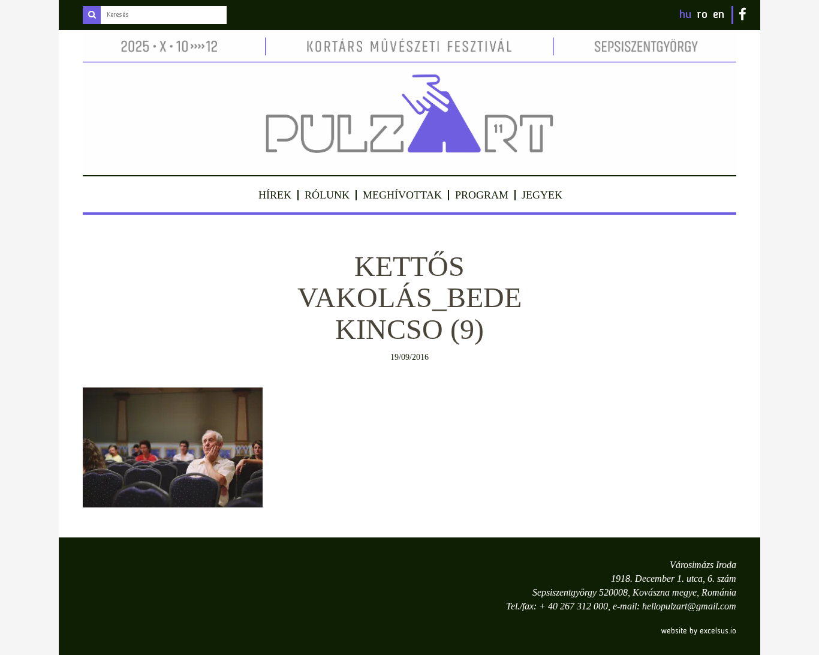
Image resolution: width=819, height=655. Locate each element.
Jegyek (542, 195)
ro (702, 15)
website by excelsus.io (698, 631)
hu (685, 15)
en (718, 15)
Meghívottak (402, 195)
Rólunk (327, 195)
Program (481, 195)
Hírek (274, 195)
